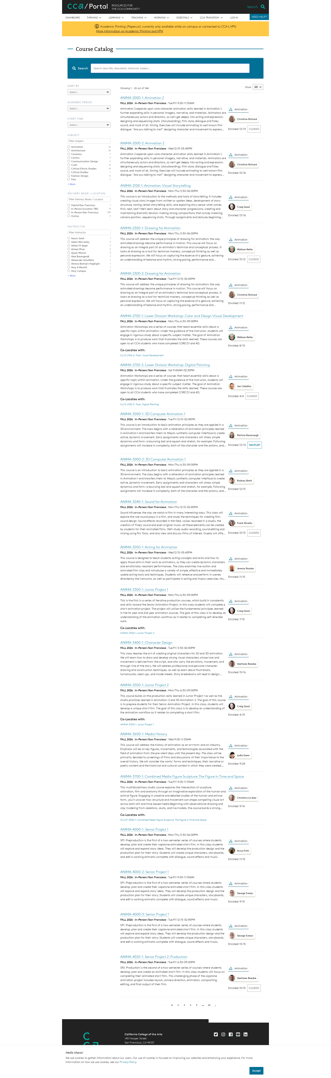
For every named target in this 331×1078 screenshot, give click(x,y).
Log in (234, 17)
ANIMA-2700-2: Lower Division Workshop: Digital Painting (165, 365)
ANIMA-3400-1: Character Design (146, 642)
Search (252, 7)
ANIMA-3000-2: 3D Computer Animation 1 (153, 459)
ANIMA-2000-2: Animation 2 (142, 143)
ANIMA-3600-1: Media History (143, 734)
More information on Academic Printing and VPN (129, 31)
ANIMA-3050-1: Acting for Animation (149, 547)
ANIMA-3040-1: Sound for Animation (148, 502)
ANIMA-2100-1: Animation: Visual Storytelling (155, 185)
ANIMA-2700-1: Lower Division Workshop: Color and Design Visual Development (181, 316)
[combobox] (165, 68)
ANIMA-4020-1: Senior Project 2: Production (153, 957)
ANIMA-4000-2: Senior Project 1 (144, 872)
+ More (72, 184)
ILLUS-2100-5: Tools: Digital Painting (139, 404)
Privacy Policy (128, 1062)
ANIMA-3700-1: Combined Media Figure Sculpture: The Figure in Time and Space (182, 776)
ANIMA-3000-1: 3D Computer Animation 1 (152, 414)
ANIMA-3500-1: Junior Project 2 (137, 632)
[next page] (203, 1005)
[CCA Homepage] (91, 1041)
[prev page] (165, 1005)
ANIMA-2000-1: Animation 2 (142, 98)
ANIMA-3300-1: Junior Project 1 (144, 589)
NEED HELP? (259, 16)
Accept (256, 1070)
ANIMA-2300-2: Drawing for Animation (150, 273)
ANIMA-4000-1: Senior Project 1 (144, 829)
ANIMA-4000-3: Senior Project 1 (144, 914)
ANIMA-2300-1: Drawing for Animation (150, 228)
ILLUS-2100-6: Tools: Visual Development (142, 355)
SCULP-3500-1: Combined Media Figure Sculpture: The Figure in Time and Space (163, 819)
